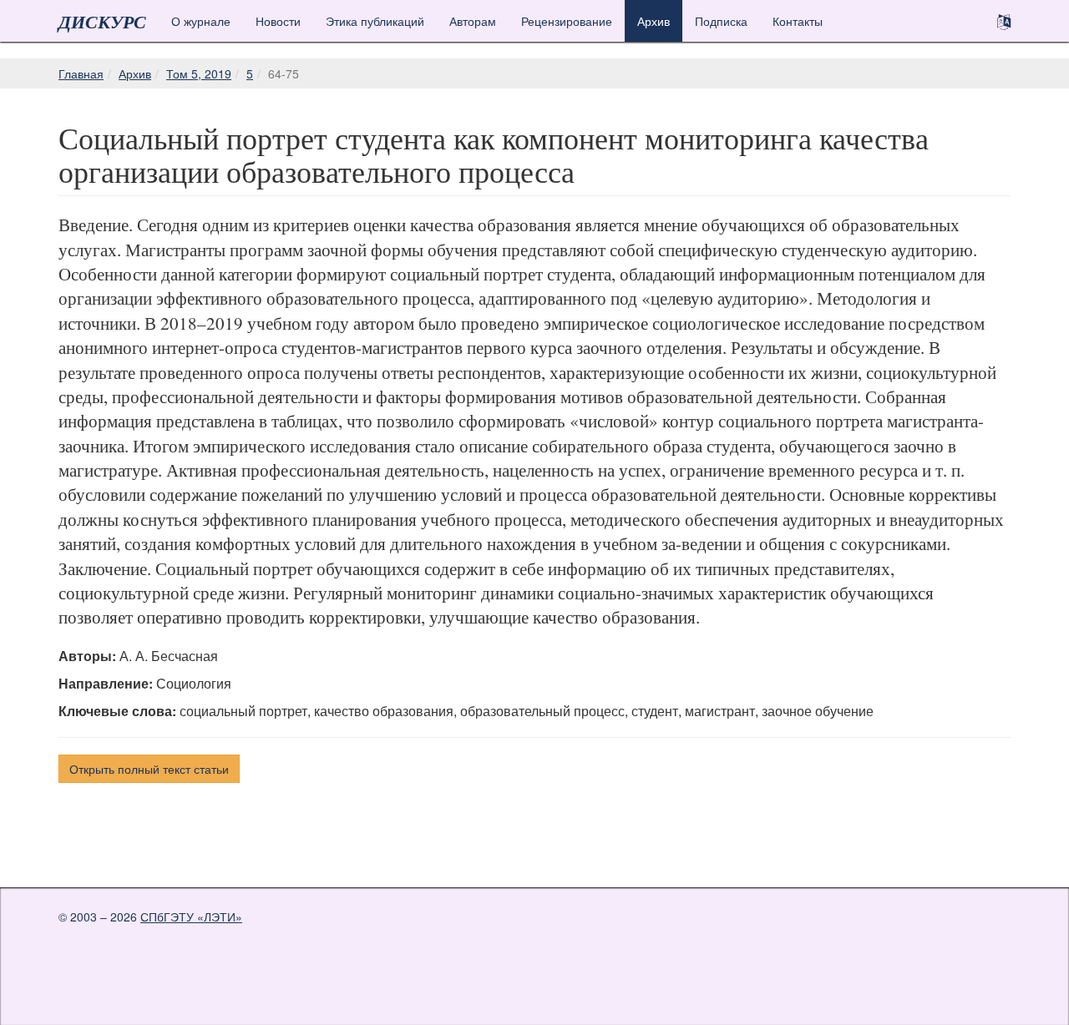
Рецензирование (566, 21)
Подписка (721, 21)
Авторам (472, 21)
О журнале (201, 21)
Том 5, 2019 (198, 73)
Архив (653, 21)
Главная (81, 73)
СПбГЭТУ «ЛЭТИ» (191, 916)
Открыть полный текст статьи (149, 768)
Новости (278, 21)
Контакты (798, 21)
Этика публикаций (375, 21)
